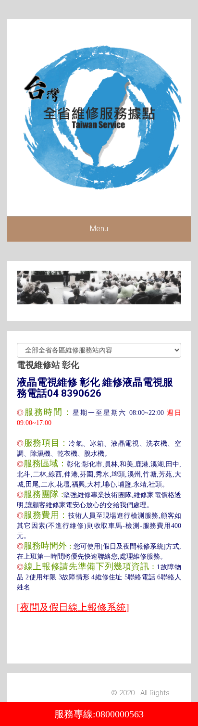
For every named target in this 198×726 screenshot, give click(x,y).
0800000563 (120, 714)
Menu (99, 228)
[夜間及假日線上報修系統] (73, 607)
